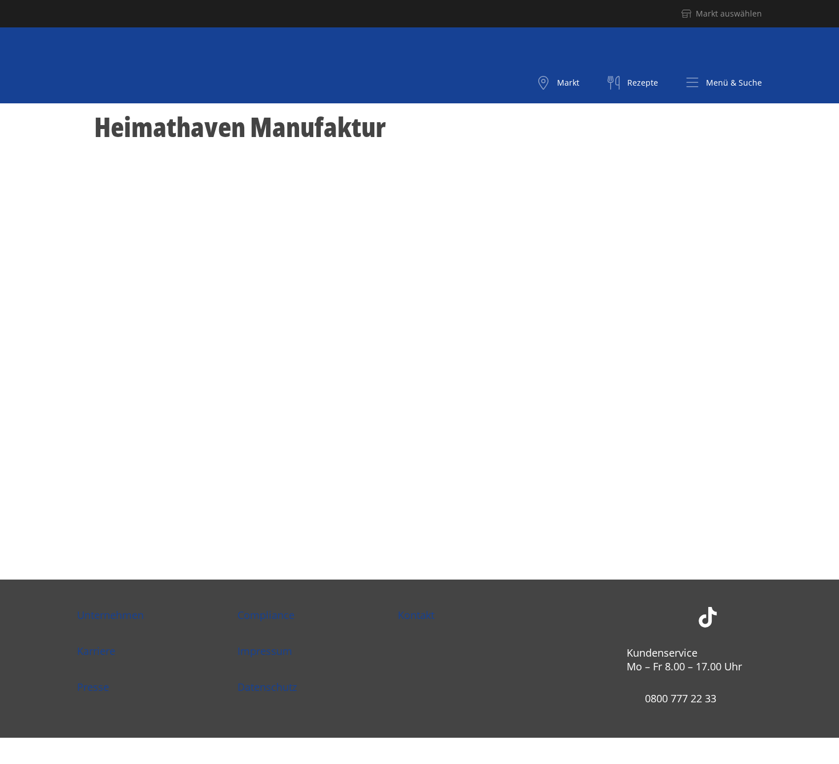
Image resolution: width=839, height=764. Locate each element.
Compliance (266, 615)
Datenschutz (267, 687)
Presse (93, 687)
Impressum (264, 651)
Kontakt (416, 615)
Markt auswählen (729, 13)
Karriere (96, 651)
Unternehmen (110, 615)
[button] (724, 82)
